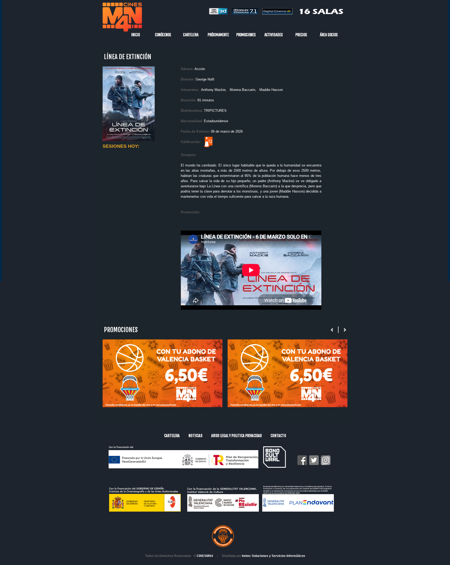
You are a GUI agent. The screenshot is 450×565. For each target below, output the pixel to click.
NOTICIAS (195, 435)
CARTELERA (190, 35)
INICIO (135, 35)
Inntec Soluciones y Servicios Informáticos (273, 556)
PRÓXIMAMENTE (218, 35)
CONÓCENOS (163, 35)
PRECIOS (301, 35)
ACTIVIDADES (273, 35)
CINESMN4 (205, 556)
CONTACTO (278, 435)
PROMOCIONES (246, 35)
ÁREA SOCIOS (329, 35)
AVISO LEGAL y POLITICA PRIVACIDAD (236, 435)
